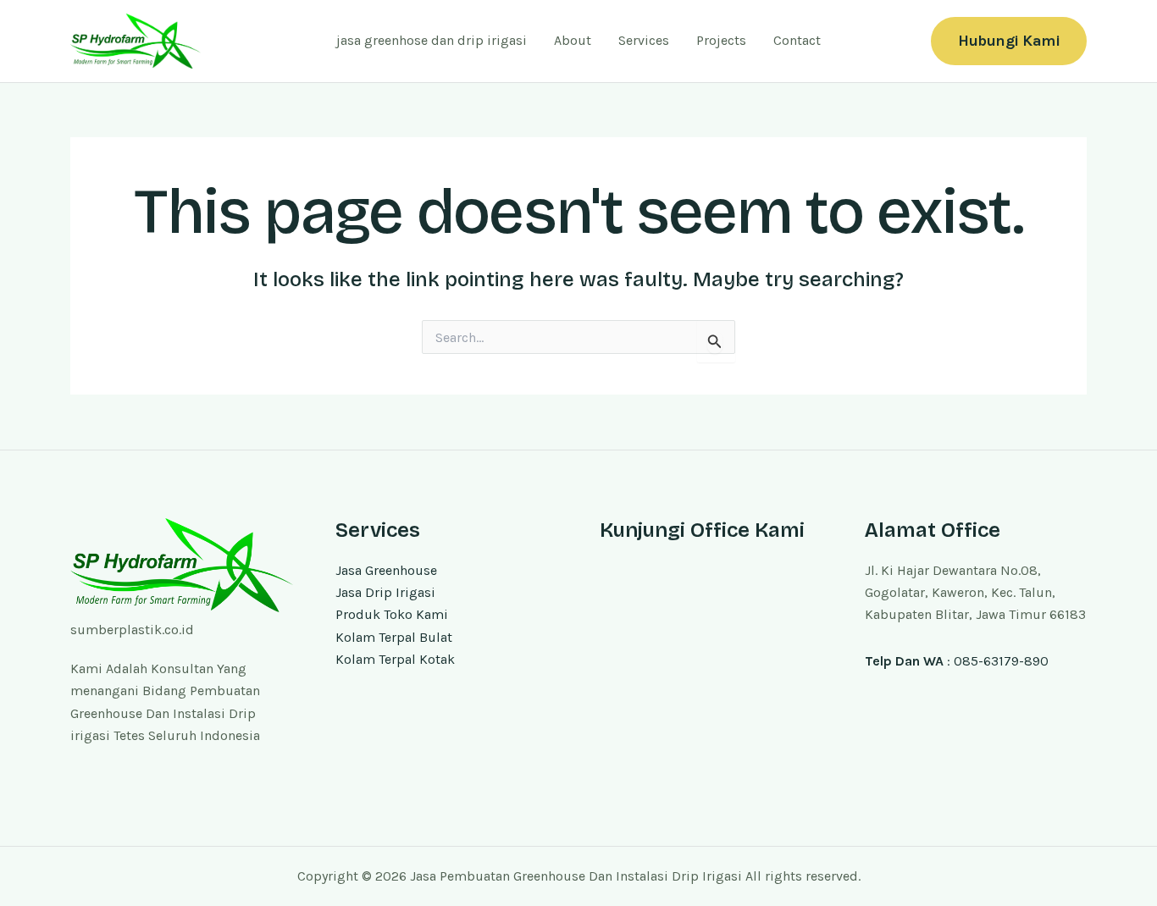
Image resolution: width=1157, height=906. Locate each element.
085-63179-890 (1001, 661)
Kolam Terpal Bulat (393, 637)
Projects (721, 40)
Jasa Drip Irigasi (385, 592)
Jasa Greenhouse (386, 570)
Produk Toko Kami (391, 614)
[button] (1009, 41)
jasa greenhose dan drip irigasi (431, 40)
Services (643, 40)
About (572, 40)
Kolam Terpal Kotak (395, 659)
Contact (797, 40)
